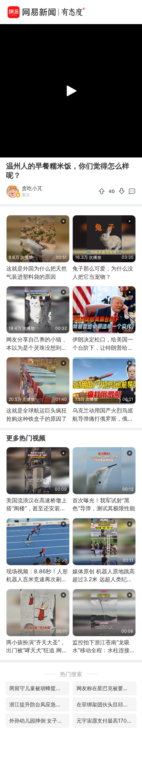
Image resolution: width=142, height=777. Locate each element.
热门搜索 (71, 674)
